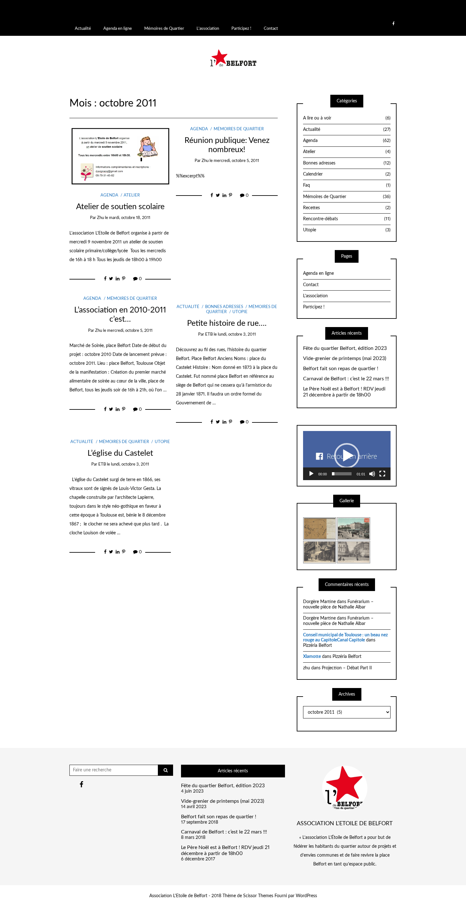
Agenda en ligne (117, 28)
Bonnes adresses (224, 307)
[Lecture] (311, 474)
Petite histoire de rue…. (227, 323)
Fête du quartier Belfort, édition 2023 (345, 348)
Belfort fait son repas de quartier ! (340, 368)
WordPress (306, 896)
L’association (208, 28)
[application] (347, 455)
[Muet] (372, 474)
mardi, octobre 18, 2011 (129, 218)
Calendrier (347, 174)
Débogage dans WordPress (242, 14)
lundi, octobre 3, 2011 (237, 334)
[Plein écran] (382, 474)
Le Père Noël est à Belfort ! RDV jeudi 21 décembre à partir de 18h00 (344, 391)
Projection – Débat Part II (347, 668)
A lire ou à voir (347, 118)
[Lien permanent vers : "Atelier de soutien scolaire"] (120, 155)
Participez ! (241, 28)
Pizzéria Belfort (317, 645)
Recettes (347, 208)
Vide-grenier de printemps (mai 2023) (344, 358)
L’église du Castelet (120, 453)
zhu (100, 218)
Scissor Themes (258, 896)
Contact (271, 28)
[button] (346, 455)
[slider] (342, 473)
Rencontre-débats (347, 219)
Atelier (132, 195)
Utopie (240, 312)
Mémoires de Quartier (164, 28)
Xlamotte (312, 656)
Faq (347, 185)
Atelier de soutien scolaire (120, 207)
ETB (209, 334)
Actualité (83, 28)
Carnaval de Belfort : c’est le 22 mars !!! (346, 378)
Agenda (109, 195)
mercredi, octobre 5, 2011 (236, 161)
